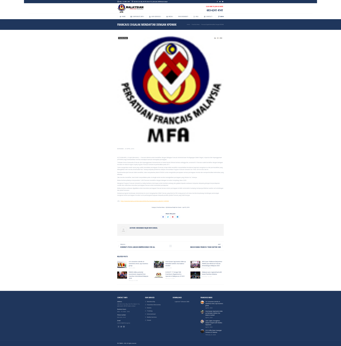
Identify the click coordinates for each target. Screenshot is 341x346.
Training (149, 311)
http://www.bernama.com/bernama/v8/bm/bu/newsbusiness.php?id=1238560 (145, 201)
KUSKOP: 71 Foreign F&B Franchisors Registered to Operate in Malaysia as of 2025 (175, 274)
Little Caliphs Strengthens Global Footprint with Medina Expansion (213, 322)
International (151, 314)
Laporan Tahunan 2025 (182, 301)
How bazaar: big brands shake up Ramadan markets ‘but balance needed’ (175, 263)
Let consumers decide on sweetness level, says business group (138, 263)
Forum (149, 320)
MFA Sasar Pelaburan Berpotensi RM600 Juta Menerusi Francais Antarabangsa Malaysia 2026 (212, 263)
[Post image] (122, 264)
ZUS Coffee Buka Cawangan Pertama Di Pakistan (213, 331)
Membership (151, 301)
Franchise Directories (154, 305)
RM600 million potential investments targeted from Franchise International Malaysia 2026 (138, 275)
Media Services (152, 317)
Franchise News (123, 38)
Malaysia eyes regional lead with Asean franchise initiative (212, 273)
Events (149, 308)
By (173, 207)
